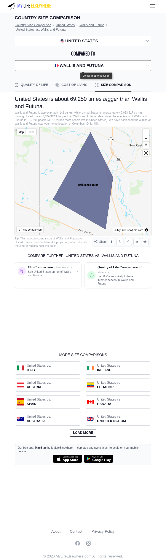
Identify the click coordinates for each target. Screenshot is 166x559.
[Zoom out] (146, 138)
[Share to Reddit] (145, 241)
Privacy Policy (103, 531)
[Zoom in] (146, 132)
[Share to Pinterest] (128, 241)
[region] (83, 181)
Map (21, 132)
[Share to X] (119, 241)
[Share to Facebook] (111, 241)
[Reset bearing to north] (146, 144)
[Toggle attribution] (146, 230)
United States (23, 242)
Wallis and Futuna (67, 238)
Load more (83, 432)
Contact (76, 531)
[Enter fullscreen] (146, 153)
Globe (31, 132)
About (56, 531)
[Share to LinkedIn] (136, 241)
